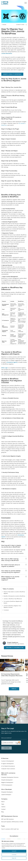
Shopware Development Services (9, 777)
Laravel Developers (6, 794)
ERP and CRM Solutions (7, 819)
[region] (14, 850)
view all (14, 688)
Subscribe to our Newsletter (14, 647)
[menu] (25, 3)
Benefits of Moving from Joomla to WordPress (14, 596)
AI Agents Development (7, 763)
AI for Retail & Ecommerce (8, 766)
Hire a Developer (6, 789)
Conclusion (6, 610)
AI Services (4, 758)
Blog (2, 812)
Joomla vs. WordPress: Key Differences (13, 598)
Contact (3, 809)
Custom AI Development (7, 761)
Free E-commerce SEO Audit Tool (10, 829)
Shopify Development (7, 780)
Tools (3, 826)
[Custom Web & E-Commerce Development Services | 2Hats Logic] (4, 2)
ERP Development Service (9, 816)
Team (2, 804)
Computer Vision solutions (8, 768)
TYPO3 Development (6, 785)
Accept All (14, 851)
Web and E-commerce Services (8, 774)
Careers (3, 806)
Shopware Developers (7, 792)
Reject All (14, 858)
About (2, 801)
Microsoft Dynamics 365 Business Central (12, 821)
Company (4, 799)
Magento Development (7, 782)
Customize (14, 854)
